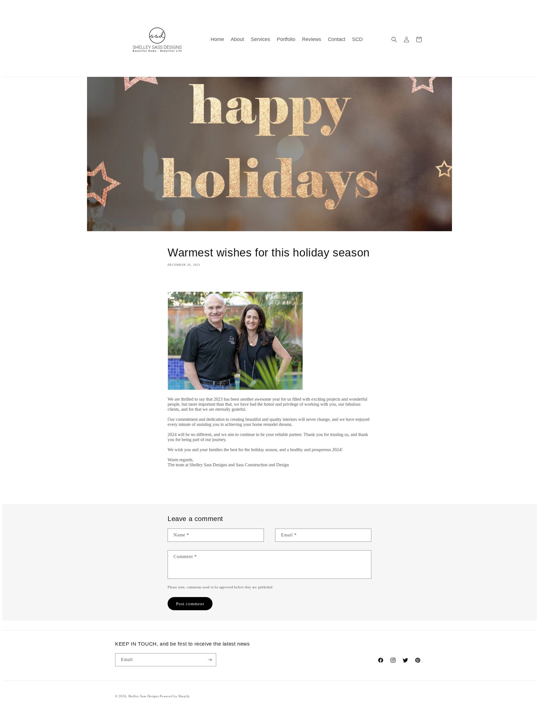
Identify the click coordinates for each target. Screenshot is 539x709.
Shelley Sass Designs (143, 696)
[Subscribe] (210, 659)
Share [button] (178, 281)
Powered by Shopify (175, 696)
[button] (394, 39)
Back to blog (273, 484)
